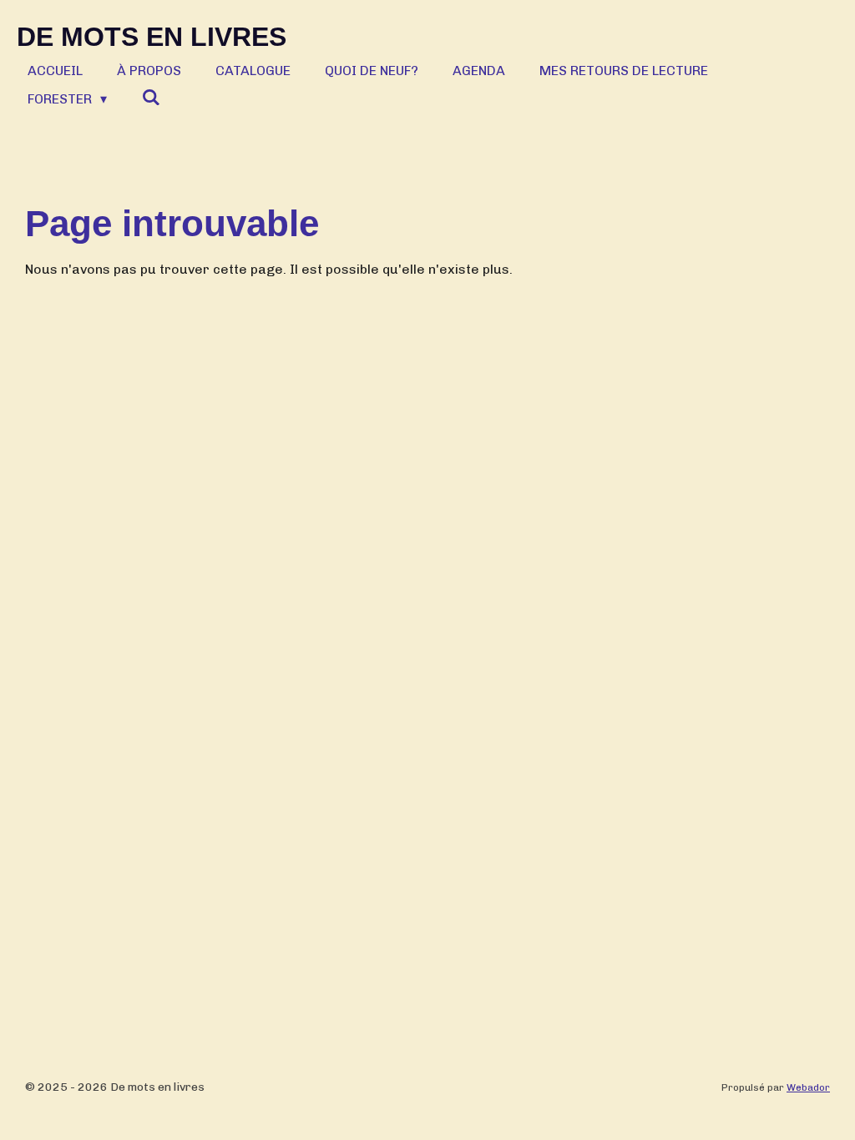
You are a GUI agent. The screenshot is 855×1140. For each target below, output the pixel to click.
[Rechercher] (150, 97)
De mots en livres (151, 37)
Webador (808, 1087)
